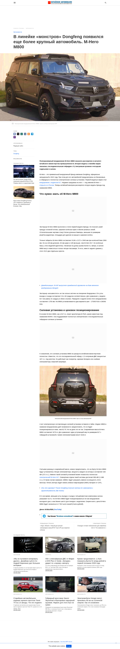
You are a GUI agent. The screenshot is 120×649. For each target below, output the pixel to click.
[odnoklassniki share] (28, 134)
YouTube (57, 509)
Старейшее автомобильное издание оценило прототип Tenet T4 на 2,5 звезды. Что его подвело (27, 600)
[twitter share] (18, 134)
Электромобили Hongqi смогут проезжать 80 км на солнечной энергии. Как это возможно (89, 600)
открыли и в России (47, 185)
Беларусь (48, 554)
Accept (69, 646)
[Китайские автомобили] (60, 3)
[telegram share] (32, 134)
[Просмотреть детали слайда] (74, 518)
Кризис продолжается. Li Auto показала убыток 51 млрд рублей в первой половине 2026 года (91, 561)
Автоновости (30, 28)
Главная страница (18, 28)
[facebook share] (14, 134)
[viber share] (14, 137)
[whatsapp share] (21, 134)
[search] (106, 3)
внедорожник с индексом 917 (50, 182)
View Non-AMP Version (66, 641)
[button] (73, 391)
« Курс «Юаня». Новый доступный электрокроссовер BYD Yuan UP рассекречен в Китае (55, 528)
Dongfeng (16, 153)
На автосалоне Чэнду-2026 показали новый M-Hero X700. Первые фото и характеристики (23, 181)
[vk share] (25, 134)
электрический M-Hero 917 (49, 477)
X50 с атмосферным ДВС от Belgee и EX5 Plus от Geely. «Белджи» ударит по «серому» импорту (59, 561)
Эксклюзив (16, 554)
